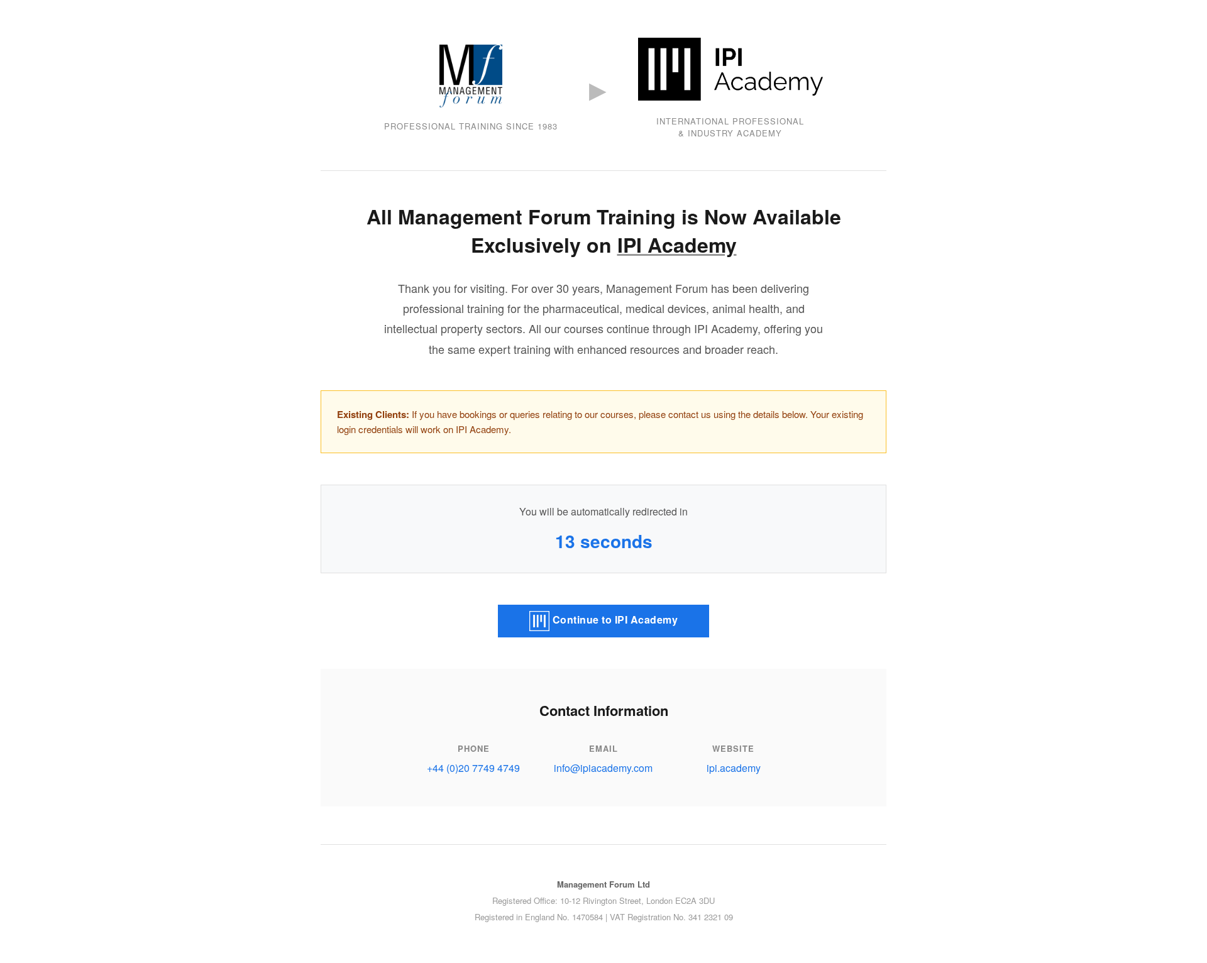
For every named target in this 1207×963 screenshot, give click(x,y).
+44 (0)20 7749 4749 (473, 768)
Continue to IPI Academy (613, 619)
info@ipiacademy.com (603, 768)
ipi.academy (734, 768)
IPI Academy (677, 244)
